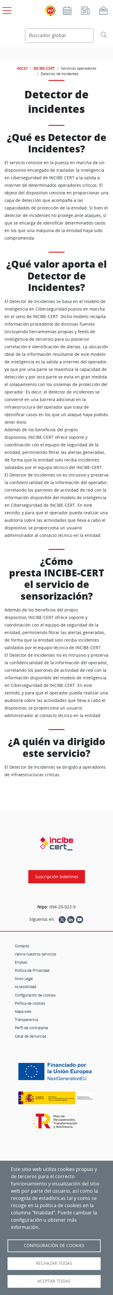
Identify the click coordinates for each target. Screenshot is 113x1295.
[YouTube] (79, 919)
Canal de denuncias (30, 1036)
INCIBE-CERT (44, 68)
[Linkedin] (70, 919)
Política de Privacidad (32, 970)
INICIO (22, 68)
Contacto (22, 945)
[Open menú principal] (6, 9)
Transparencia (26, 1019)
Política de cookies (30, 1003)
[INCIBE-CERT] (56, 843)
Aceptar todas (54, 1281)
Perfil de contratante (31, 1027)
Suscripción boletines (56, 876)
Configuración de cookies (35, 995)
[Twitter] (62, 919)
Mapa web (23, 1011)
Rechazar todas (54, 1263)
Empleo (21, 962)
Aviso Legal (24, 978)
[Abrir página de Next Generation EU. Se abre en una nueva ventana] (56, 1074)
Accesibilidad (25, 986)
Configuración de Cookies (54, 1245)
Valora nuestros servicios (35, 954)
